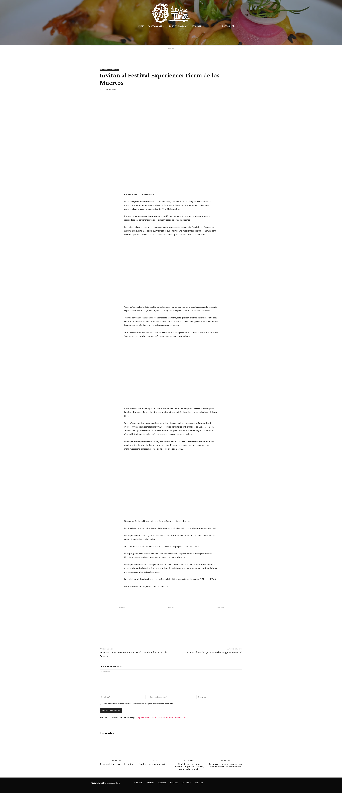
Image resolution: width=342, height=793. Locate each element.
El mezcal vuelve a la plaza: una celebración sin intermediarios (225, 765)
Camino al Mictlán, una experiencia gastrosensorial (214, 652)
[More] (239, 90)
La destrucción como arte (152, 764)
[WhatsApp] (233, 90)
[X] (221, 90)
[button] (229, 26)
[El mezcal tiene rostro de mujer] (116, 747)
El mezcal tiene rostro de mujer (116, 764)
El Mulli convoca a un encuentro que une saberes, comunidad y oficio (189, 766)
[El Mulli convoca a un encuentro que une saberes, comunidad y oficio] (189, 747)
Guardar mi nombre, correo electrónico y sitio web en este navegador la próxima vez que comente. (138, 704)
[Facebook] (214, 90)
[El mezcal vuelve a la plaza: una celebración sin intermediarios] (225, 747)
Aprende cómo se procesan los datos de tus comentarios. (163, 717)
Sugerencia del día (109, 70)
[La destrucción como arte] (153, 747)
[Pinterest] (227, 90)
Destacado (116, 760)
